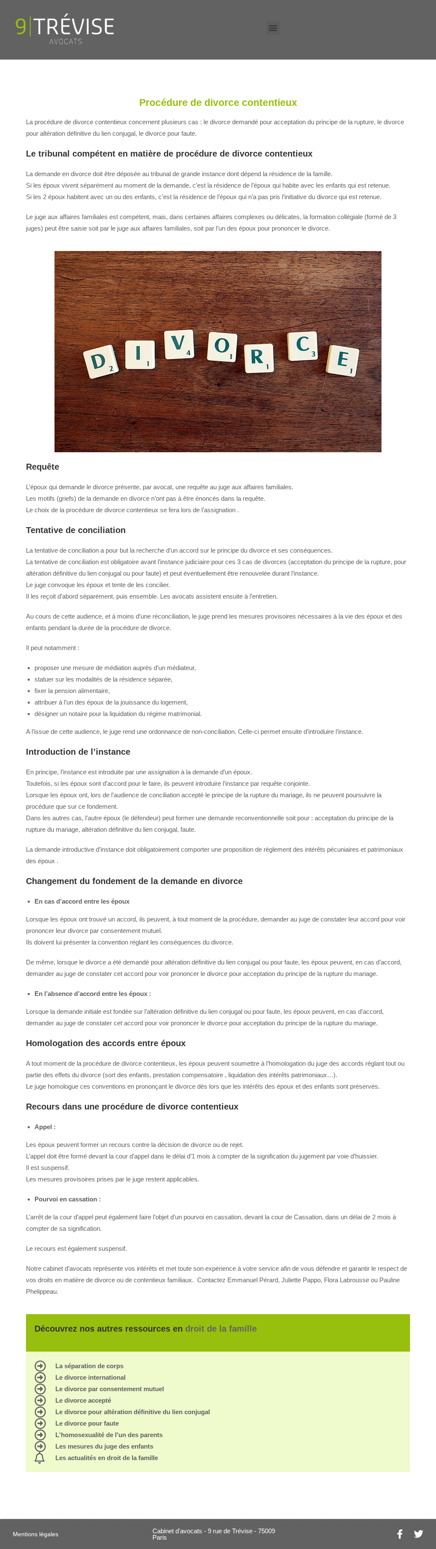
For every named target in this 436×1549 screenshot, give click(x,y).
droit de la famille (221, 1328)
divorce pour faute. (171, 133)
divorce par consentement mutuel (114, 930)
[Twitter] (418, 1534)
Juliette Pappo (301, 1280)
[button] (273, 28)
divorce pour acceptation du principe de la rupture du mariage (290, 973)
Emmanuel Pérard (252, 1280)
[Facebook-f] (399, 1534)
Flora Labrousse (346, 1280)
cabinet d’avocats (67, 1268)
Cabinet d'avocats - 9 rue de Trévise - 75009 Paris (213, 1534)
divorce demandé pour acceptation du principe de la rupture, (293, 122)
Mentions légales (35, 1534)
